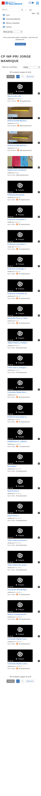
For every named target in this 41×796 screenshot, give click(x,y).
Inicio (8, 15)
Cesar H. (17, 370)
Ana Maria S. (18, 98)
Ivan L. (16, 395)
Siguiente (30, 76)
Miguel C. (17, 345)
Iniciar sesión (20, 44)
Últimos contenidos (13, 23)
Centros (9, 27)
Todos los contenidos (9, 67)
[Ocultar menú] (35, 13)
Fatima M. (17, 197)
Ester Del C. (18, 469)
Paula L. (17, 321)
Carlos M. (17, 419)
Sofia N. (16, 123)
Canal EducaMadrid (13, 19)
